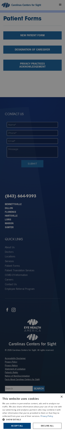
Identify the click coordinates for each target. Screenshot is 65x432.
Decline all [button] (47, 425)
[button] (32, 419)
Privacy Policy (47, 416)
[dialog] (32, 412)
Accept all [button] (17, 425)
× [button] (61, 397)
